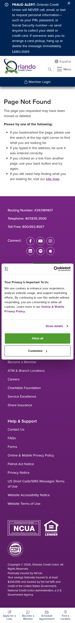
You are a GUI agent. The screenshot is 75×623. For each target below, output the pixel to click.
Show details (54, 326)
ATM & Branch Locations (26, 370)
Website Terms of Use (24, 503)
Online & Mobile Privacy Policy (31, 455)
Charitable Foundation (24, 387)
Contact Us (16, 429)
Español (65, 61)
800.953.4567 (33, 226)
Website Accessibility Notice (29, 494)
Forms (12, 446)
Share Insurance (20, 405)
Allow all (37, 338)
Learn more (20, 51)
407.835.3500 (36, 218)
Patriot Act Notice (21, 463)
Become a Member (22, 362)
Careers (13, 379)
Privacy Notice (18, 472)
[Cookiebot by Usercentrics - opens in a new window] (54, 268)
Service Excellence (22, 396)
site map (52, 178)
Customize (35, 350)
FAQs (12, 438)
